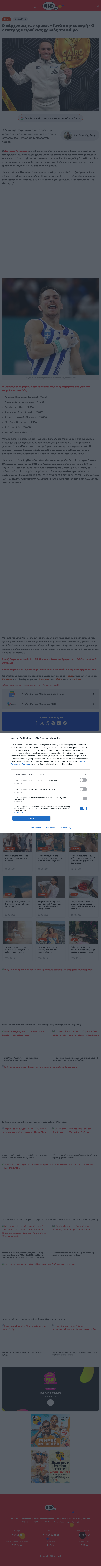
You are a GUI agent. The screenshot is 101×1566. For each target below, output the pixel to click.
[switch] (83, 780)
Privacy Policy (65, 828)
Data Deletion (35, 828)
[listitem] (50, 774)
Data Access (50, 828)
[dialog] (50, 783)
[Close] (95, 738)
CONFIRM (31, 818)
